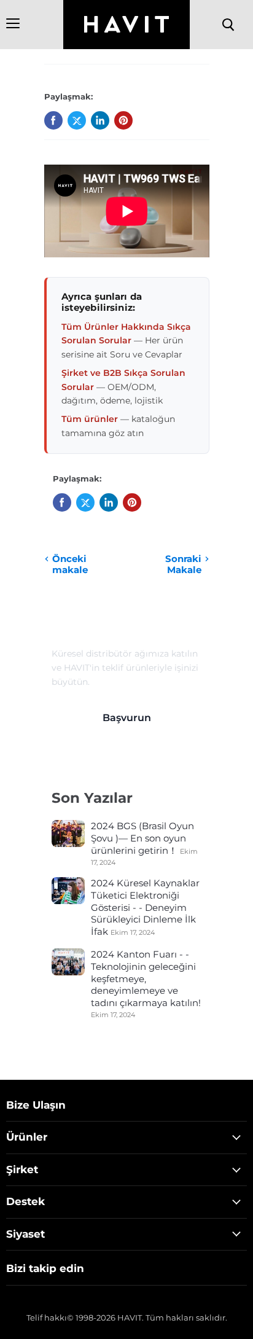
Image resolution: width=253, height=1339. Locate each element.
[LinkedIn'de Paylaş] (100, 120)
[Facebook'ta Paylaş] (53, 120)
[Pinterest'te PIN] (123, 120)
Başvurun (127, 718)
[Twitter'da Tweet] (77, 120)
